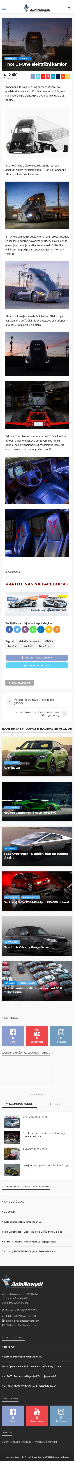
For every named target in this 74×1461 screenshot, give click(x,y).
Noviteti (28, 646)
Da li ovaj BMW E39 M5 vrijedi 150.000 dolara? (36, 902)
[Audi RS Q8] (37, 756)
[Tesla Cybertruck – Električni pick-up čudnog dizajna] (37, 846)
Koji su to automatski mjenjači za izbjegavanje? (29, 1241)
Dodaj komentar (21, 683)
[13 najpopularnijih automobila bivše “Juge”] (12, 1170)
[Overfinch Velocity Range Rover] (37, 936)
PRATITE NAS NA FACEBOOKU (37, 584)
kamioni (12, 646)
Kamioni (10, 58)
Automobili (11, 762)
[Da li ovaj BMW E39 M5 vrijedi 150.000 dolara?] (37, 891)
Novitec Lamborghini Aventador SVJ (30, 812)
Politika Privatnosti (33, 1441)
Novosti (24, 58)
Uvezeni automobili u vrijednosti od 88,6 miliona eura (33, 990)
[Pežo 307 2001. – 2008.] (12, 1154)
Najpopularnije (20, 1104)
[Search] (69, 8)
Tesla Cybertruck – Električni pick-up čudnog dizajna (36, 855)
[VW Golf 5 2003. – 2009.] (12, 1121)
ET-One (49, 641)
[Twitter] (17, 629)
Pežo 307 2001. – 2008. (35, 1149)
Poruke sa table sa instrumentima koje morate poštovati (44, 1135)
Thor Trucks (45, 646)
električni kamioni (29, 641)
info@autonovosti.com (26, 1320)
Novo (56, 1104)
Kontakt (52, 1441)
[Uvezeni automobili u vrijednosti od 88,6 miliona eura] (37, 981)
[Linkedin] (41, 629)
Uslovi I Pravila (11, 1441)
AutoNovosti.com (27, 1325)
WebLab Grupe (31, 1457)
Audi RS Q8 (12, 768)
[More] (56, 629)
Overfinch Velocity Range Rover (27, 947)
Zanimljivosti (30, 897)
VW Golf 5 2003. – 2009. (36, 1116)
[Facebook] (9, 629)
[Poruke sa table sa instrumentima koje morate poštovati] (12, 1137)
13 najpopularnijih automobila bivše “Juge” (46, 1165)
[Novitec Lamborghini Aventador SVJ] (37, 801)
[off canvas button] (4, 8)
